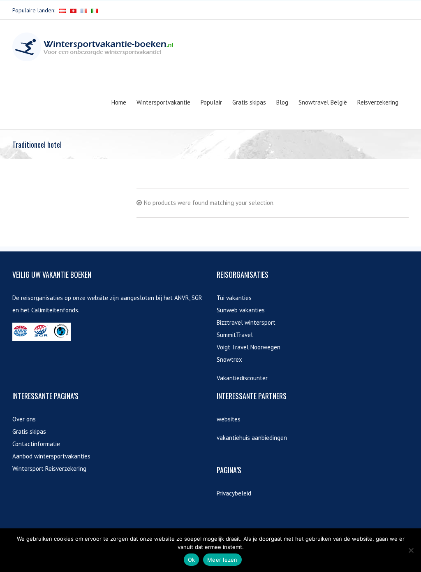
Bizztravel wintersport (246, 322)
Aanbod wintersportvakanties (51, 456)
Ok (191, 559)
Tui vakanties (234, 298)
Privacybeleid (234, 493)
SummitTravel (235, 335)
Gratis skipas (29, 431)
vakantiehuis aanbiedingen (252, 438)
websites (229, 419)
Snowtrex (229, 359)
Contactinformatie (36, 444)
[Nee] (411, 550)
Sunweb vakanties (241, 310)
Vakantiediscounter (242, 378)
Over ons (24, 419)
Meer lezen (222, 559)
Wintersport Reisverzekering (49, 468)
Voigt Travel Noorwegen (248, 347)
